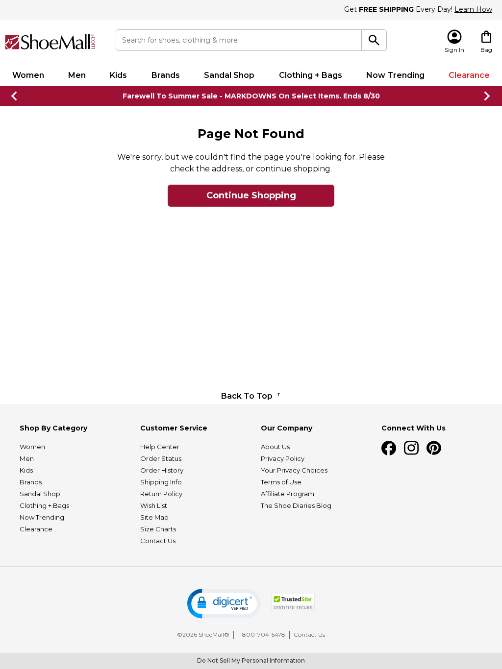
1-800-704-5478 (261, 634)
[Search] (374, 40)
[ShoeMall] (50, 42)
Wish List (153, 505)
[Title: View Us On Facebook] (388, 448)
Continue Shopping (251, 195)
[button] (224, 603)
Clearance (469, 75)
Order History (161, 470)
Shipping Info (161, 482)
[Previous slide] (14, 96)
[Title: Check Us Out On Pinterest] (434, 448)
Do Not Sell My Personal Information (251, 660)
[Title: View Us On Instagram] (411, 448)
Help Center (159, 447)
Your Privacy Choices (294, 470)
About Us (275, 447)
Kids (118, 75)
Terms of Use (281, 482)
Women (28, 75)
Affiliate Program (287, 494)
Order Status (160, 458)
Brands (165, 75)
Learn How (473, 9)
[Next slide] (487, 96)
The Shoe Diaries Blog (296, 505)
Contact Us (158, 541)
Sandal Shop (229, 75)
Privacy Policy (282, 458)
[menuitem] (28, 75)
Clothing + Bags (310, 75)
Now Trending (395, 75)
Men (77, 75)
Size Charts (158, 529)
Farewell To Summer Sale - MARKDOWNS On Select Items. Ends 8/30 (251, 96)
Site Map (154, 517)
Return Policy (161, 494)
